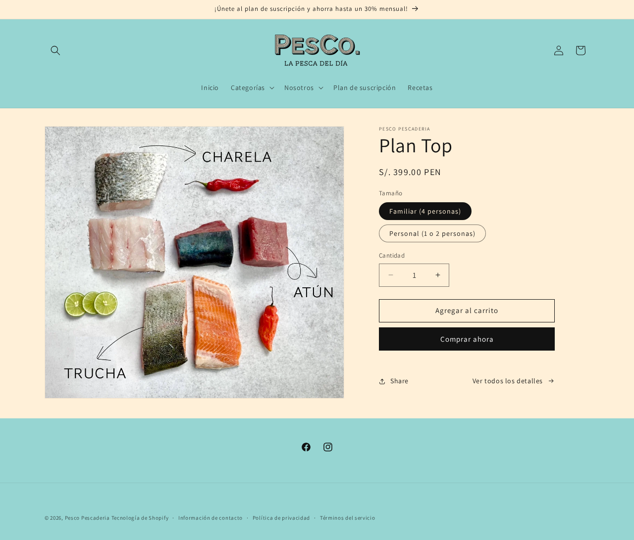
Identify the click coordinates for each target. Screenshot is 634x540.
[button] (55, 50)
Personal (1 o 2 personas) (432, 233)
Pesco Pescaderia (87, 517)
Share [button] (399, 380)
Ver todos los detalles (508, 380)
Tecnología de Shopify (140, 517)
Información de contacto (210, 517)
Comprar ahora (467, 339)
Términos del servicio (347, 517)
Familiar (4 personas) (425, 211)
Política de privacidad (281, 517)
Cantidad (392, 255)
